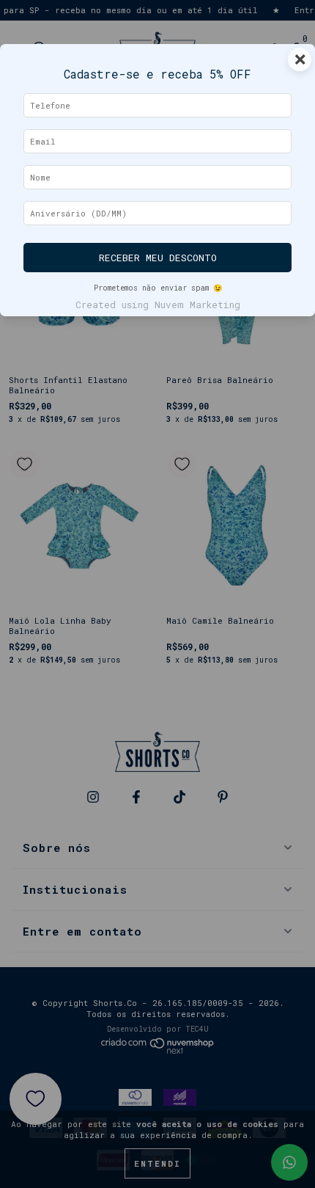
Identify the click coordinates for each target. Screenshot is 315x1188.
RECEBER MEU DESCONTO (158, 257)
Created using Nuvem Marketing (157, 304)
